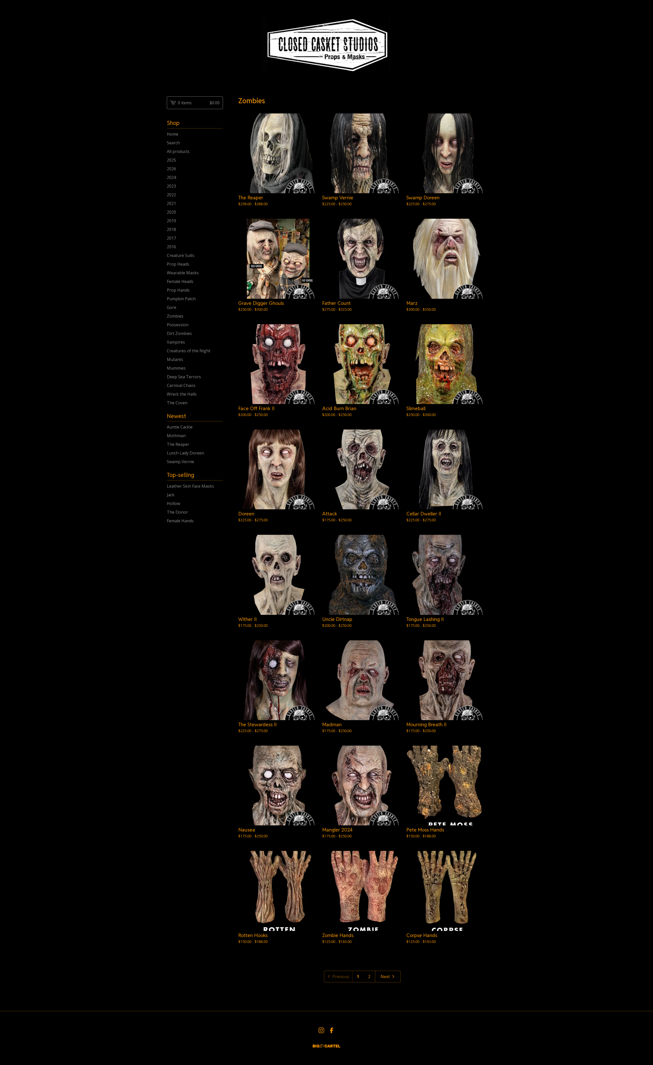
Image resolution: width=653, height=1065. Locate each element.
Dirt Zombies (179, 333)
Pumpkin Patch (181, 299)
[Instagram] (321, 1030)
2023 (171, 186)
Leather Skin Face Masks (190, 486)
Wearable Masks (183, 273)
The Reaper (178, 444)
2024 (171, 177)
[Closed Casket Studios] (326, 44)
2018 (171, 229)
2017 (171, 238)
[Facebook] (331, 1030)
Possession (178, 325)
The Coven (177, 403)
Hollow (173, 503)
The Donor (177, 512)
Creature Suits (180, 255)
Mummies (176, 368)
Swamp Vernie (180, 461)
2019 (171, 221)
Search (173, 143)
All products (178, 151)
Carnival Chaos (181, 385)
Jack (170, 495)
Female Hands (180, 521)
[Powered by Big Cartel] (326, 1046)
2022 (171, 195)
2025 (171, 160)
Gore (171, 307)
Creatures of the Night (188, 351)
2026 (171, 169)
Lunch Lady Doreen (185, 453)
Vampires (176, 342)
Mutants (175, 359)
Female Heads (180, 281)
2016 (171, 247)
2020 (171, 212)
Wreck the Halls (182, 394)
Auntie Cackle (180, 427)
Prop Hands (178, 290)
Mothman (176, 435)
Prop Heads (178, 264)
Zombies (175, 316)
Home (172, 134)
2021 (171, 203)
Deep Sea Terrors (184, 377)
